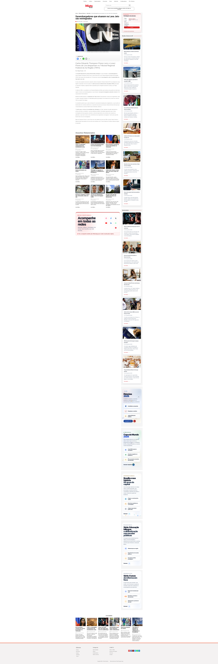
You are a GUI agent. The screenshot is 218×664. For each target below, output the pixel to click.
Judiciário (116, 1)
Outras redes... (89, 59)
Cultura (90, 1)
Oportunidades (97, 1)
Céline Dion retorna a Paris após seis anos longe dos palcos (112, 171)
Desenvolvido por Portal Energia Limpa (116, 661)
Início (77, 13)
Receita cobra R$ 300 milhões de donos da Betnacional (111, 196)
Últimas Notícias (82, 13)
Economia (105, 1)
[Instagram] (133, 651)
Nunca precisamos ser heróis (125, 628)
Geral (110, 1)
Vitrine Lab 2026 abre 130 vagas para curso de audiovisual (103, 628)
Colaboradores (123, 1)
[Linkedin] (139, 651)
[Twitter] (135, 651)
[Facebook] (131, 651)
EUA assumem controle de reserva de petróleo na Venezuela (112, 146)
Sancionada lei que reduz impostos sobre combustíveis (114, 628)
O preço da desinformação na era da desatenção (97, 145)
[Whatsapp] (137, 651)
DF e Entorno (131, 1)
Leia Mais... (78, 157)
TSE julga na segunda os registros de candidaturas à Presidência (97, 171)
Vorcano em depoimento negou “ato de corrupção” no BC (97, 196)
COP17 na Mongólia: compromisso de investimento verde (80, 146)
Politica (85, 1)
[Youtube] (129, 651)
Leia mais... (126, 91)
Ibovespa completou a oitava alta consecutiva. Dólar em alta (82, 196)
